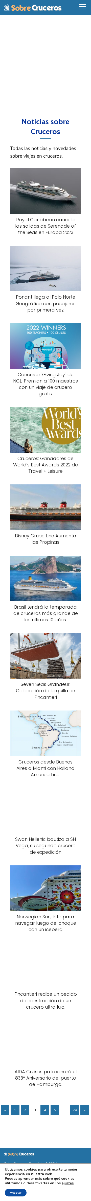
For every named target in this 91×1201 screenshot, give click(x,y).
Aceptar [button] (15, 1193)
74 (75, 1110)
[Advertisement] (45, 66)
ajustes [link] (68, 1183)
